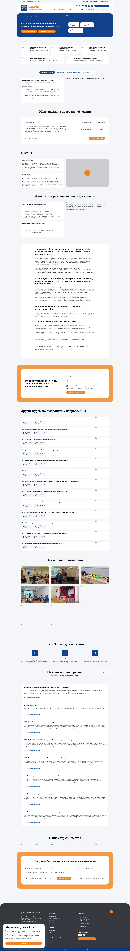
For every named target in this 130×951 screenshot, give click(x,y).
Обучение (52, 913)
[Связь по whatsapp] (84, 935)
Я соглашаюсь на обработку (92, 878)
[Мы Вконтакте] (79, 935)
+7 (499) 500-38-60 (85, 923)
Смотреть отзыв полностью (33, 697)
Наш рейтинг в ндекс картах (58, 937)
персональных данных (90, 388)
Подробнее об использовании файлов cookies (18, 938)
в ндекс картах (73, 675)
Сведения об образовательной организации (96, 1)
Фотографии (86, 72)
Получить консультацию (102, 5)
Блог (74, 9)
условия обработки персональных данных (16, 935)
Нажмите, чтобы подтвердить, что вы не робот (39, 878)
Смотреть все (104, 672)
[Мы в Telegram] (81, 935)
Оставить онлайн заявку (97, 138)
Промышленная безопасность (56, 924)
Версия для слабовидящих (31, 1)
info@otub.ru (83, 926)
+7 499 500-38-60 (79, 5)
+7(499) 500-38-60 (32, 138)
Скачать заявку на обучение (46, 31)
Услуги (53, 9)
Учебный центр (61, 9)
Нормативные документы (73, 72)
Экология (51, 920)
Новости (52, 930)
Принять (24, 943)
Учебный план (60, 72)
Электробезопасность (54, 922)
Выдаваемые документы (47, 72)
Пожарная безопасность (54, 918)
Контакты (80, 9)
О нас (69, 9)
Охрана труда (52, 916)
